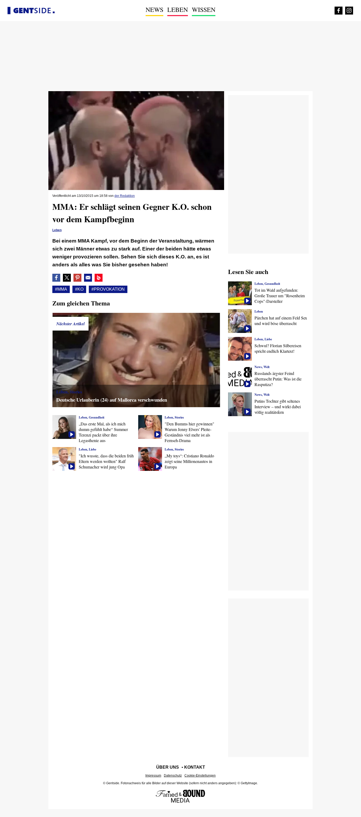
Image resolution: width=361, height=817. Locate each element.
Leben (177, 9)
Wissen (203, 9)
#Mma (61, 289)
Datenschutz (173, 775)
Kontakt (194, 767)
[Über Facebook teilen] (56, 278)
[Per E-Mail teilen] (88, 278)
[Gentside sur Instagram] (349, 11)
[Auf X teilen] (67, 278)
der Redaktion (124, 196)
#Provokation (108, 289)
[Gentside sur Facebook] (339, 11)
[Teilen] (77, 278)
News (154, 9)
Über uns (167, 767)
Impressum (153, 775)
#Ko (79, 289)
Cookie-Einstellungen (200, 775)
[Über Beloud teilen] (99, 278)
